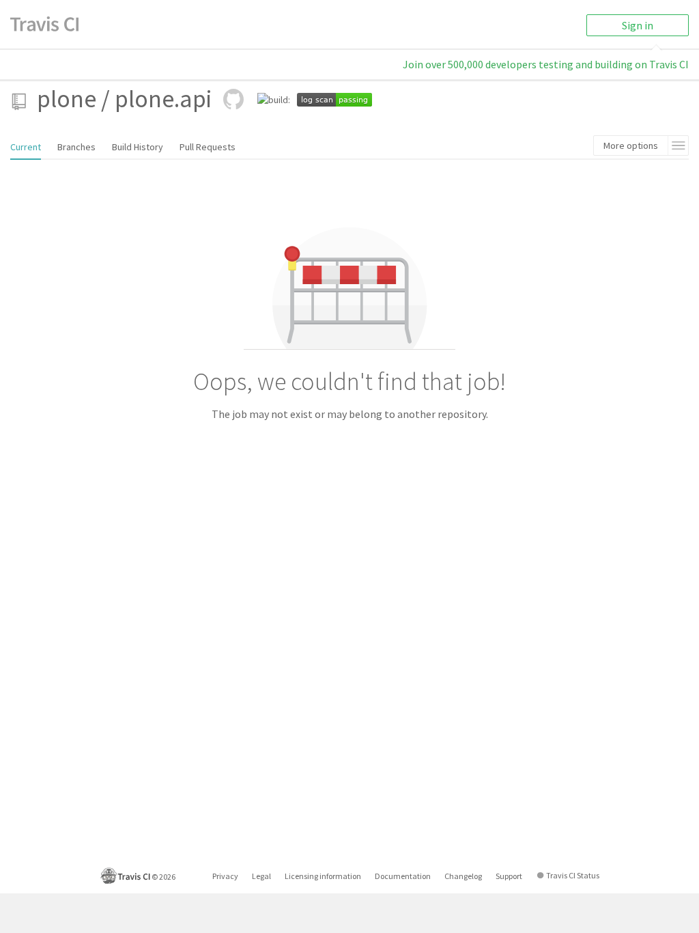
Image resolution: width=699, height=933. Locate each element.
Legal (261, 876)
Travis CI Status (572, 875)
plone (66, 98)
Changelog (463, 876)
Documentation (403, 876)
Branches (76, 147)
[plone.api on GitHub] (233, 99)
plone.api (163, 98)
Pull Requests (208, 147)
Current (25, 147)
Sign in (637, 25)
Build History (137, 147)
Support (509, 876)
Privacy (225, 876)
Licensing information (323, 876)
